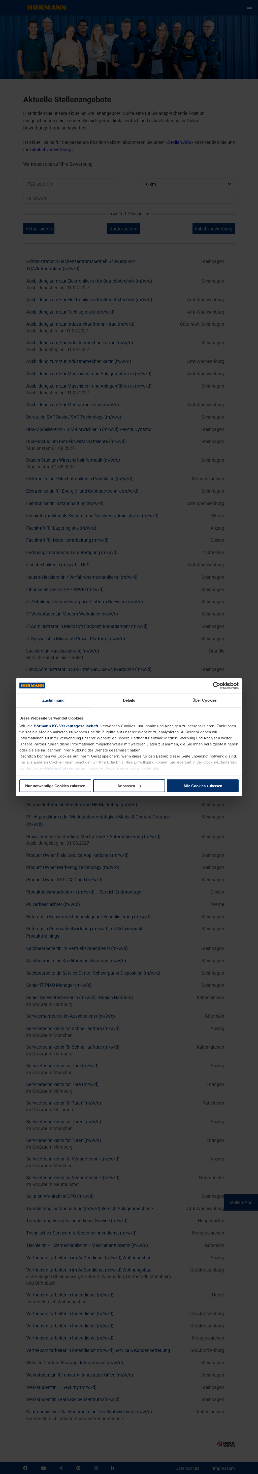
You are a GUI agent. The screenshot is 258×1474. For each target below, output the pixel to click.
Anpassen (126, 785)
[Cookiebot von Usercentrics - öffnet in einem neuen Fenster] (217, 685)
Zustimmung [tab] (53, 700)
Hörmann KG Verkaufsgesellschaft (66, 726)
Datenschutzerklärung (66, 768)
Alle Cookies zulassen (202, 785)
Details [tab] (129, 700)
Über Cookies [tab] (204, 700)
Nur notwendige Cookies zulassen (55, 785)
